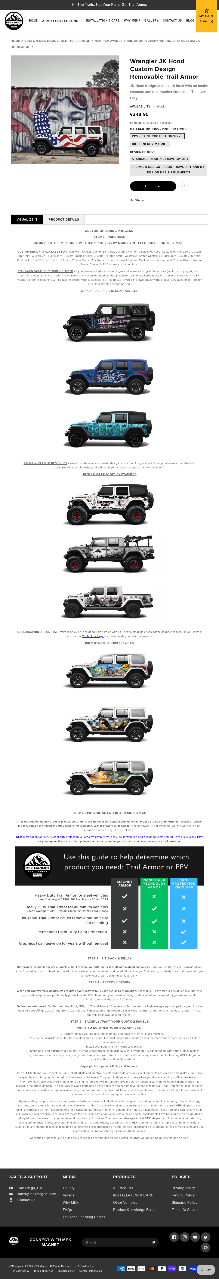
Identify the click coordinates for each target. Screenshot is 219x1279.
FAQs (67, 1210)
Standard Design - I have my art (160, 159)
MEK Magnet (16, 1266)
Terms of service (186, 1210)
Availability (140, 106)
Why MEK (71, 1202)
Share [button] (139, 200)
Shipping (136, 122)
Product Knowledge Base (134, 1210)
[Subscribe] (153, 1242)
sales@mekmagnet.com (36, 1194)
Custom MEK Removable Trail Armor (57, 40)
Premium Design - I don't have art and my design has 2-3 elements (168, 169)
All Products (123, 1188)
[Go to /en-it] (14, 21)
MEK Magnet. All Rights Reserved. (53, 1266)
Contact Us (26, 1200)
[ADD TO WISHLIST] (183, 186)
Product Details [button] (64, 219)
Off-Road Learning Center (84, 1217)
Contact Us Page (93, 636)
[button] (62, 21)
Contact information (90, 1271)
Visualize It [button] (27, 219)
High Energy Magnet (150, 144)
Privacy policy (183, 1188)
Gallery (69, 1188)
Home (15, 40)
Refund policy (183, 1195)
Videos (68, 1195)
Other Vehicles (125, 1202)
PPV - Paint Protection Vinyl (157, 136)
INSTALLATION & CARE (133, 1195)
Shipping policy (185, 1202)
